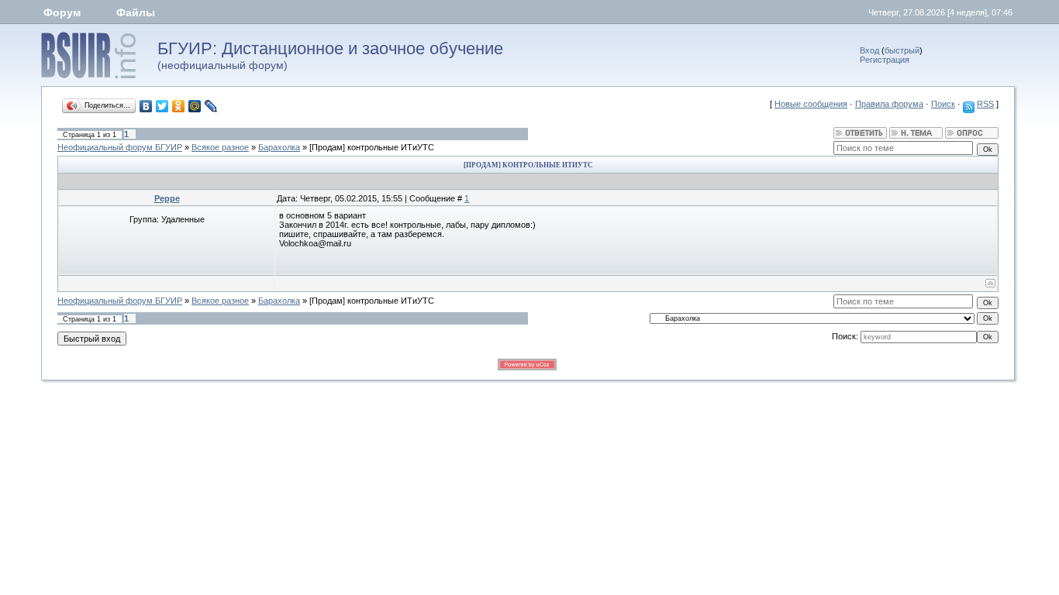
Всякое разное (220, 147)
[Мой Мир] (195, 106)
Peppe (167, 198)
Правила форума (889, 103)
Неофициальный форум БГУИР (119, 147)
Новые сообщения (810, 103)
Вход (869, 50)
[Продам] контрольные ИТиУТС (371, 147)
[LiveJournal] (211, 106)
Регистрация (884, 59)
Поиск (943, 103)
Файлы (135, 12)
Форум (62, 12)
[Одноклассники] (179, 106)
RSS (985, 103)
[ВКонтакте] (146, 106)
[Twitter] (162, 106)
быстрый (902, 50)
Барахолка (279, 147)
